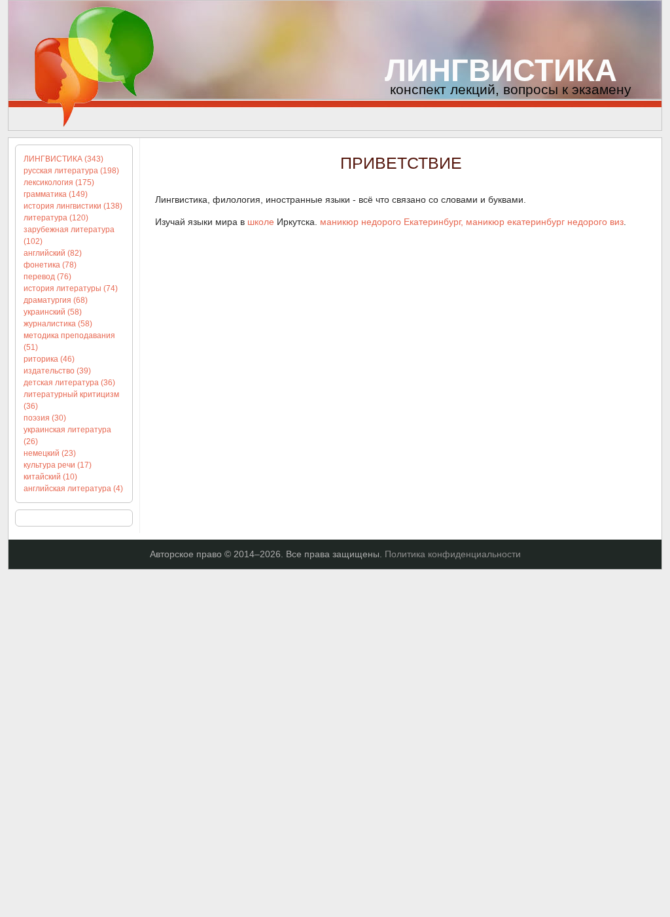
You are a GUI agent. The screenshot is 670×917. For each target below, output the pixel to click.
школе (260, 221)
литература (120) (56, 217)
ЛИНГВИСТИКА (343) (63, 159)
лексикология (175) (59, 182)
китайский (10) (50, 476)
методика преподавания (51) (69, 341)
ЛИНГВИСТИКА (501, 70)
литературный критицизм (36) (71, 400)
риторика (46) (49, 359)
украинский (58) (53, 312)
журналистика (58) (58, 323)
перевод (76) (47, 276)
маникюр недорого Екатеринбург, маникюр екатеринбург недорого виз (472, 221)
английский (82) (53, 253)
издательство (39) (57, 370)
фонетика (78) (50, 264)
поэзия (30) (45, 418)
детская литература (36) (69, 382)
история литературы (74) (71, 288)
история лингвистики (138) (73, 206)
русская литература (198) (71, 170)
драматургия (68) (56, 300)
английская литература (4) (73, 488)
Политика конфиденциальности (453, 554)
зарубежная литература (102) (69, 235)
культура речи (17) (58, 465)
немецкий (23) (50, 453)
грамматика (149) (56, 194)
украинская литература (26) (67, 435)
